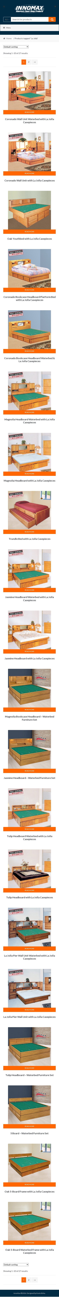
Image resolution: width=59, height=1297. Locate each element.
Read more (29, 112)
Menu (8, 28)
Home (9, 38)
